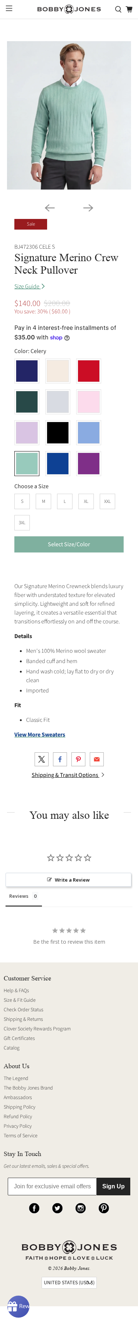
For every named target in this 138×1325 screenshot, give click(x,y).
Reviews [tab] (18, 896)
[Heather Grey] (57, 401)
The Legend (16, 1078)
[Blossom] (88, 401)
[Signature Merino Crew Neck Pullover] (69, 115)
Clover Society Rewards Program (37, 1029)
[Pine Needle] (26, 401)
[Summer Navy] (26, 371)
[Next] (88, 207)
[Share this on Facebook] (60, 759)
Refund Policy (18, 1116)
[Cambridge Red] (88, 371)
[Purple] (88, 463)
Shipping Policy (19, 1107)
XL (86, 501)
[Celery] (26, 463)
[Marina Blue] (57, 463)
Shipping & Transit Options (65, 775)
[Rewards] (18, 1307)
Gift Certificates (19, 1038)
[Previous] (49, 207)
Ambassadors (18, 1097)
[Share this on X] (42, 759)
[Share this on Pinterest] (78, 759)
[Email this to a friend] (97, 759)
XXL (107, 501)
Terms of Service (21, 1135)
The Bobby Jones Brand (28, 1088)
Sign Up (113, 1186)
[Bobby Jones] (69, 9)
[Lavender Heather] (26, 432)
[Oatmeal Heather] (57, 371)
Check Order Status (23, 1009)
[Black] (57, 432)
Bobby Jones (76, 1268)
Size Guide (27, 286)
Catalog (12, 1048)
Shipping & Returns (23, 1019)
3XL (22, 522)
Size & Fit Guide (20, 1000)
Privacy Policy (18, 1126)
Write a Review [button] (72, 879)
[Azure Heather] (88, 432)
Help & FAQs (16, 990)
